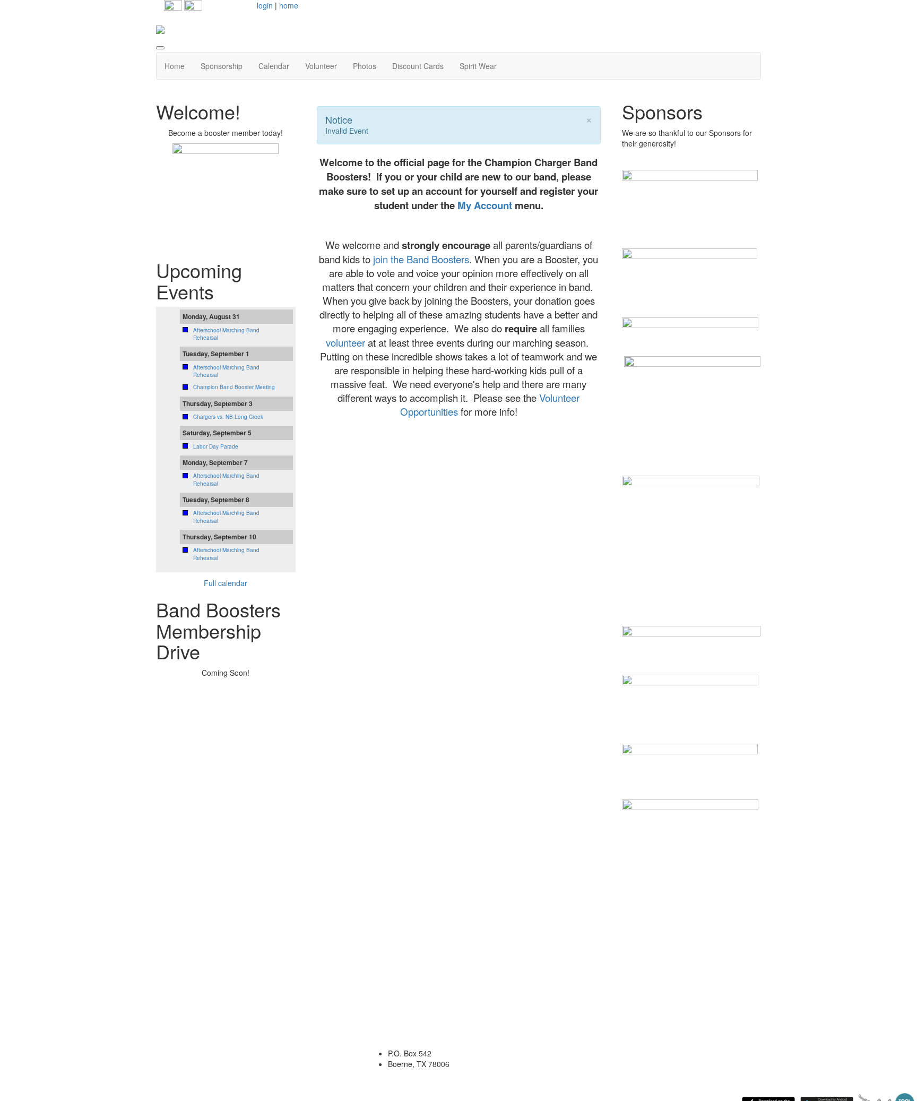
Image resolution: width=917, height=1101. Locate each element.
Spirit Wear (478, 66)
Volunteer (321, 66)
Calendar (273, 66)
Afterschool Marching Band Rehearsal (226, 333)
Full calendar (225, 583)
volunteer (345, 342)
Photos (364, 66)
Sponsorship (222, 66)
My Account (484, 205)
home (288, 5)
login (265, 5)
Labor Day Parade (215, 446)
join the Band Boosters (421, 259)
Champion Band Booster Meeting (234, 387)
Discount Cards (418, 66)
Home (175, 66)
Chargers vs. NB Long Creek (228, 416)
